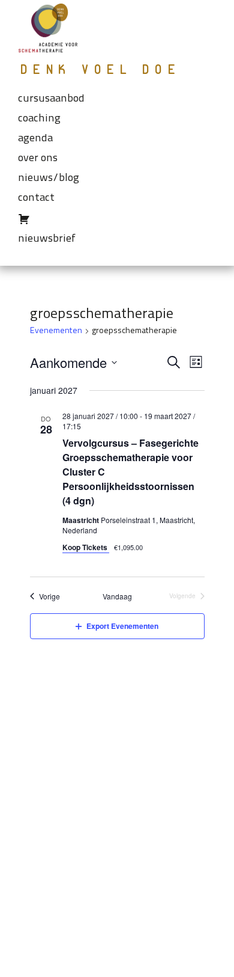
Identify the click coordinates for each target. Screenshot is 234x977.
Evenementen (56, 330)
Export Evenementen (122, 625)
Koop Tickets (85, 547)
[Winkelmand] (117, 220)
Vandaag (117, 596)
